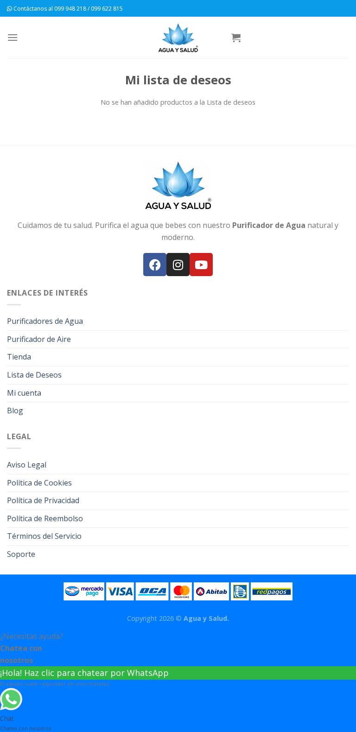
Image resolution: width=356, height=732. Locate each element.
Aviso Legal (26, 465)
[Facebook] (154, 264)
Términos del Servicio (44, 536)
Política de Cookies (39, 483)
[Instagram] (178, 264)
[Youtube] (201, 264)
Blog (15, 410)
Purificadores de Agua (45, 321)
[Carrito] (236, 37)
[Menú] (12, 37)
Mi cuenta (24, 393)
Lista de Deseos (34, 375)
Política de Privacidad (43, 500)
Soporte (21, 554)
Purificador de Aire (39, 339)
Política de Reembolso (45, 518)
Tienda (19, 357)
